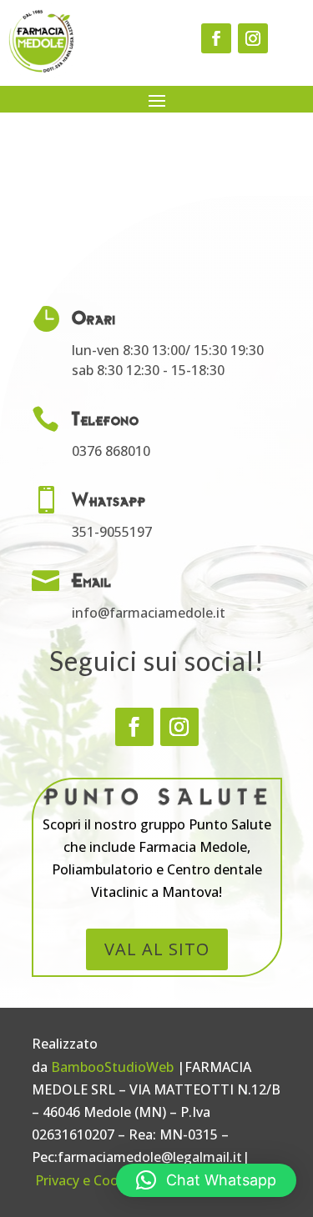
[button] (206, 1180)
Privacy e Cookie (86, 1180)
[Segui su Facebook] (216, 38)
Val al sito (157, 949)
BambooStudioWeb (112, 1067)
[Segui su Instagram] (253, 38)
